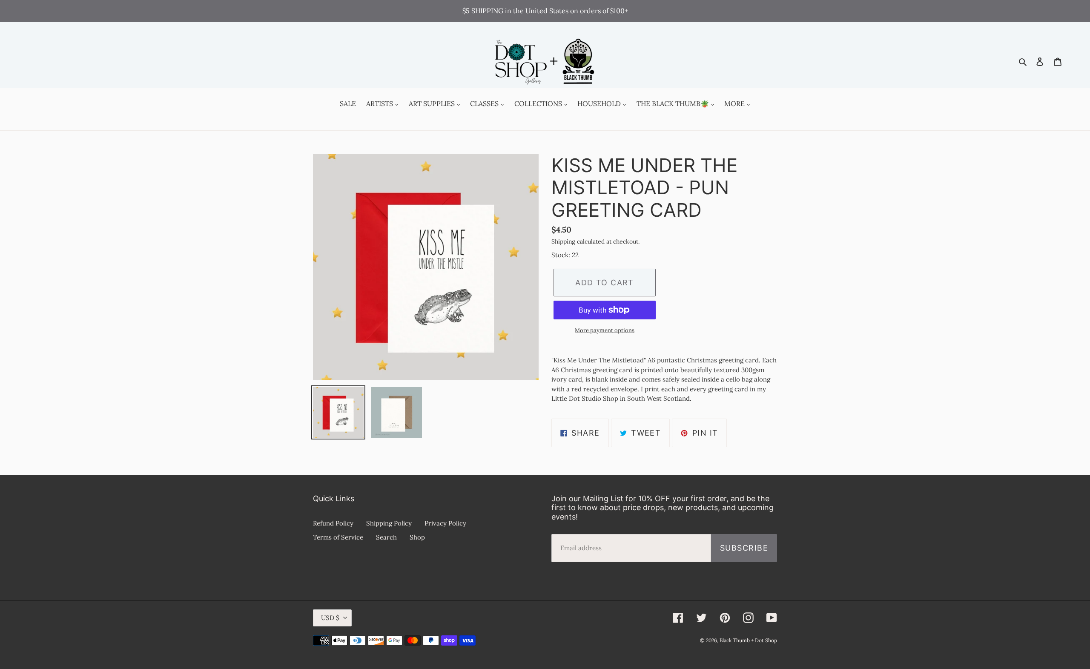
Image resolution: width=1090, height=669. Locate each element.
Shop (417, 537)
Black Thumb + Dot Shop (748, 640)
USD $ (330, 618)
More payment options (604, 330)
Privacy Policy (445, 523)
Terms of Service (338, 537)
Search (386, 537)
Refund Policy (333, 523)
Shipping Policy (389, 523)
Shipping (563, 241)
